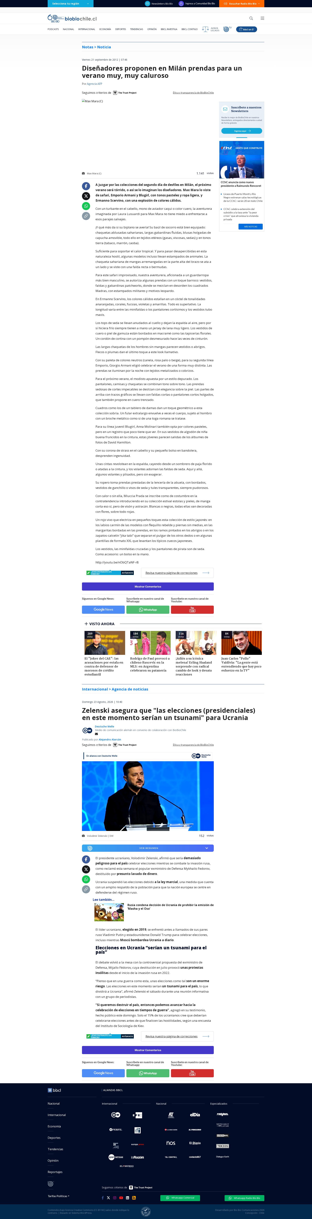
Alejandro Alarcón (110, 739)
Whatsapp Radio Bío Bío (246, 1198)
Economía (105, 29)
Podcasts (53, 29)
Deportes (120, 29)
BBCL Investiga (169, 29)
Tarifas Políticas (57, 1196)
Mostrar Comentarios (148, 586)
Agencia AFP (94, 84)
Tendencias (136, 29)
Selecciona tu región (65, 3)
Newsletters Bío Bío (162, 3)
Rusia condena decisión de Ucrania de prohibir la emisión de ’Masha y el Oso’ (170, 907)
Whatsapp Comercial (182, 1197)
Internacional (86, 29)
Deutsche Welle (104, 726)
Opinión (152, 29)
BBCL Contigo (190, 29)
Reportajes (55, 1172)
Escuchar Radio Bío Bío (243, 3)
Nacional (68, 29)
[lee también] (110, 912)
